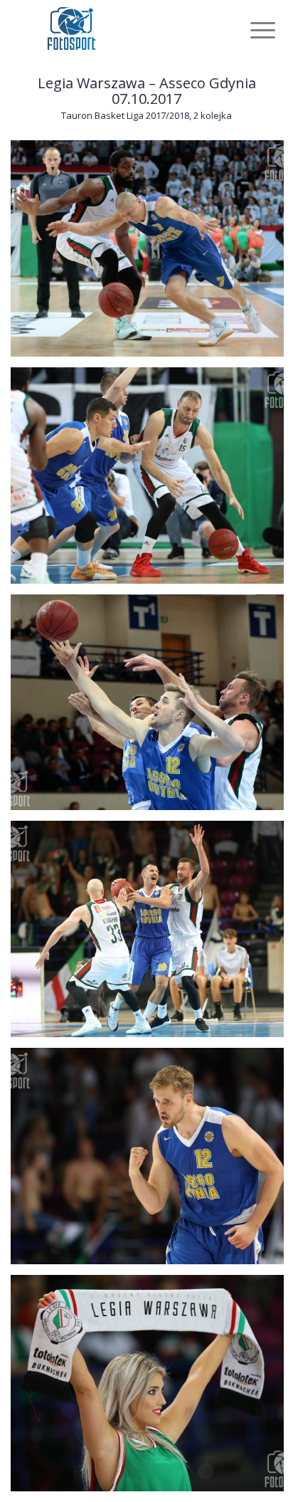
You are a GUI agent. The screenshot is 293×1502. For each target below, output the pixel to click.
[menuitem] (251, 29)
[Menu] (251, 29)
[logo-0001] (121, 28)
